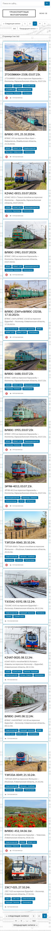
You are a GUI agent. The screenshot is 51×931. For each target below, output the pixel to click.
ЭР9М (21, 501)
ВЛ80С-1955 (18, 441)
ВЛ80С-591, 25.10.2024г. (20, 134)
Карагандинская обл (24, 89)
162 (14, 28)
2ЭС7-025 (16, 898)
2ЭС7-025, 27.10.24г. (17, 887)
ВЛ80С (8, 148)
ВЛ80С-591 (17, 148)
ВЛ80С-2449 (21, 734)
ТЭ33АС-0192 (19, 616)
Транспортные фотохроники (19, 13)
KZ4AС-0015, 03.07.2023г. (21, 193)
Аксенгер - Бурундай (31, 671)
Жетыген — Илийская (27, 556)
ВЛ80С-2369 (21, 332)
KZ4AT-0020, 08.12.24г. (19, 657)
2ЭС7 (8, 898)
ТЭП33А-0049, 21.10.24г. (20, 775)
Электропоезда (11, 501)
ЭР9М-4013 (30, 501)
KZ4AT (8, 671)
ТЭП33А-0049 (29, 790)
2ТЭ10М (8, 86)
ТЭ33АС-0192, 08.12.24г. (20, 601)
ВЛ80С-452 (32, 842)
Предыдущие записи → (29, 28)
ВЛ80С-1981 (18, 266)
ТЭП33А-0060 (29, 560)
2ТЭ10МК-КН (10, 89)
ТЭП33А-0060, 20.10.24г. (20, 542)
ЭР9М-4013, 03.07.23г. (19, 486)
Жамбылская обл (30, 148)
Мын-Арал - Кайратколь (14, 152)
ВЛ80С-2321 (10, 332)
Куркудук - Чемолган (12, 846)
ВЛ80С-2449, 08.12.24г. (19, 716)
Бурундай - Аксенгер (27, 329)
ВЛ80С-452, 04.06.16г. (19, 831)
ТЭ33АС (8, 616)
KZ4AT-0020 (17, 671)
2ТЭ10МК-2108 (29, 86)
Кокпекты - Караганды (13, 211)
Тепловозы (27, 93)
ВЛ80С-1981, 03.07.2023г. (21, 252)
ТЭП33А (19, 560)
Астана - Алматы (26, 675)
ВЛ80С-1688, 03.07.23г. (19, 373)
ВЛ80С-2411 (10, 734)
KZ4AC (8, 207)
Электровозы (29, 152)
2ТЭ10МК (17, 86)
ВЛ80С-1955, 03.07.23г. (19, 430)
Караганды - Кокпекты (13, 93)
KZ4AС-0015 (17, 207)
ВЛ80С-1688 (18, 385)
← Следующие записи (11, 24)
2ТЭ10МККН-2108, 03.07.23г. (23, 74)
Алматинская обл (11, 329)
